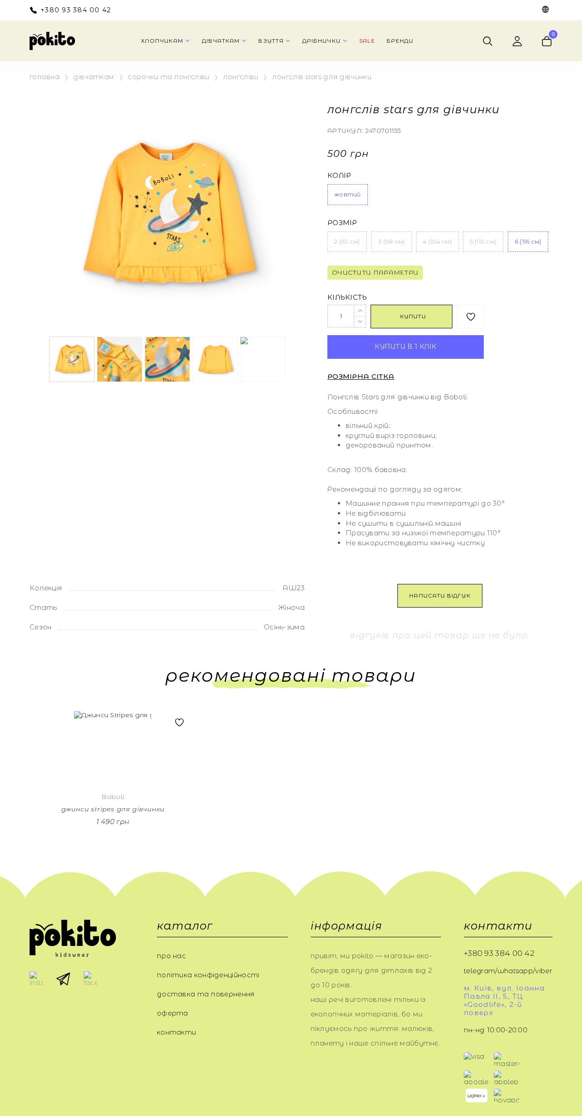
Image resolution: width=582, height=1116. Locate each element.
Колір (339, 175)
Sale (367, 40)
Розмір (342, 223)
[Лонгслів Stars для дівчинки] (167, 214)
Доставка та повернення (206, 994)
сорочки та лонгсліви (168, 77)
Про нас (171, 955)
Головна (45, 77)
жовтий (347, 194)
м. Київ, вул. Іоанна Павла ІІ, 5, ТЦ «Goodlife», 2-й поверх (504, 1000)
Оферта (172, 1013)
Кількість (347, 297)
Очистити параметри (375, 272)
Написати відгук (439, 595)
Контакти (176, 1032)
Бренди (399, 40)
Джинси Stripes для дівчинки (113, 809)
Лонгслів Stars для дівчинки (321, 77)
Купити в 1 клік (405, 346)
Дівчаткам (93, 77)
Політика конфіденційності (208, 974)
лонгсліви (241, 77)
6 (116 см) (528, 241)
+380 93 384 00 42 (75, 10)
